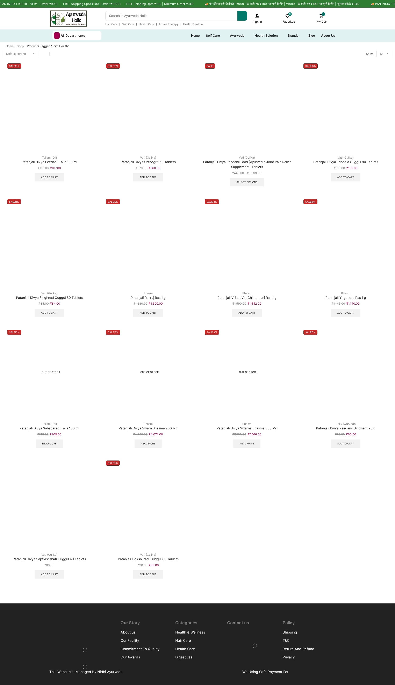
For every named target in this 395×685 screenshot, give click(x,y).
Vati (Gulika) (148, 157)
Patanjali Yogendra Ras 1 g (345, 298)
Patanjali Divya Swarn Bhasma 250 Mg (148, 428)
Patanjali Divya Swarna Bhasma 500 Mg (247, 428)
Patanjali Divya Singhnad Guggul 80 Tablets (49, 298)
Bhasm (148, 293)
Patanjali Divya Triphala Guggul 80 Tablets (345, 162)
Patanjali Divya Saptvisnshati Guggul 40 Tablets (49, 559)
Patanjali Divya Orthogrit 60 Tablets (148, 162)
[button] (257, 18)
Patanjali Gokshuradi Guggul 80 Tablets (148, 559)
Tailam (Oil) (49, 157)
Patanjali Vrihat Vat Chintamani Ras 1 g (246, 298)
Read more (49, 443)
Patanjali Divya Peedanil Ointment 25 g (345, 428)
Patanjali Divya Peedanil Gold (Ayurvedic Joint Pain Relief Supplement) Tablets (247, 164)
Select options (247, 182)
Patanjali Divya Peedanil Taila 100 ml (49, 162)
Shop (20, 46)
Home (10, 46)
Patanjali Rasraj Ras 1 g (148, 298)
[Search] (242, 16)
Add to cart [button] (49, 177)
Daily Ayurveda (346, 423)
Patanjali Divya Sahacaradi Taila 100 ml (49, 428)
